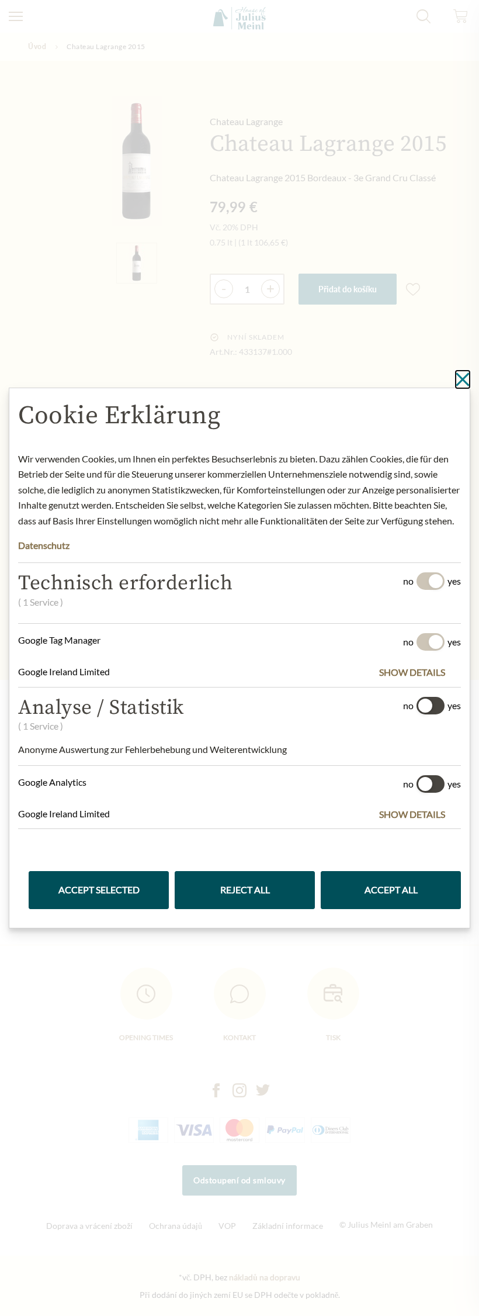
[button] (420, 672)
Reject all (245, 889)
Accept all (391, 889)
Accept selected (99, 889)
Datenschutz (44, 545)
